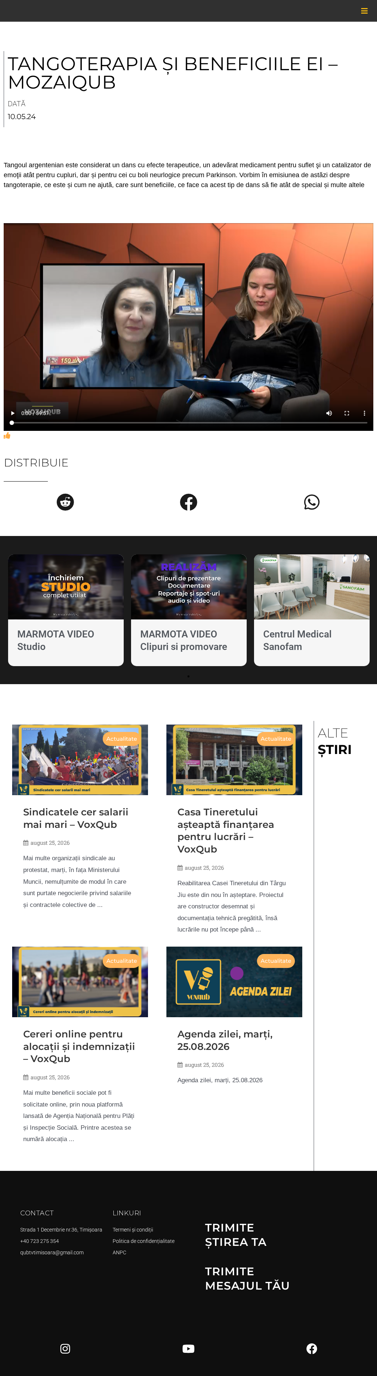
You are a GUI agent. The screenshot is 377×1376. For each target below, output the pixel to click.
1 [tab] (188, 676)
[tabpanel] (65, 611)
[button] (65, 502)
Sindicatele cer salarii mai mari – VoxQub (75, 818)
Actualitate (121, 738)
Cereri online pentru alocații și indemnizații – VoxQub (79, 1046)
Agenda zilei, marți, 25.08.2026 (224, 1040)
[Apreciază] (7, 435)
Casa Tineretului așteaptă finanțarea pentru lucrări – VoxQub (225, 830)
